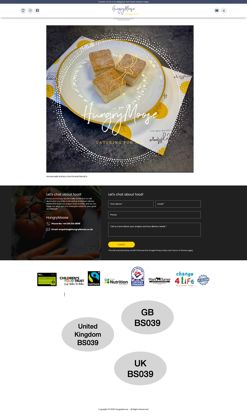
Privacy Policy (123, 412)
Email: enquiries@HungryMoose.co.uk (72, 229)
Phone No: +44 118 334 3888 (65, 223)
